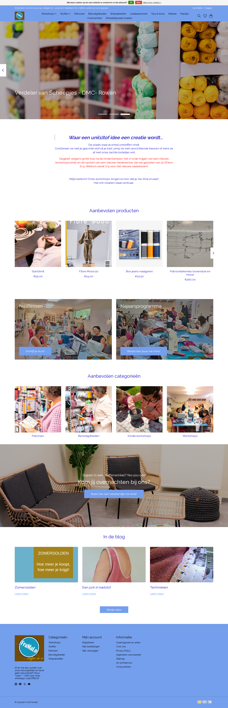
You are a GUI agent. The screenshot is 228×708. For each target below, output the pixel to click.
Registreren (88, 642)
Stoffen (52, 646)
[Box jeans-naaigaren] (139, 244)
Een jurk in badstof (96, 587)
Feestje (184, 13)
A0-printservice (124, 662)
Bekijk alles (114, 609)
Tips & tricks (158, 13)
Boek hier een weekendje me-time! (114, 493)
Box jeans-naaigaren (139, 271)
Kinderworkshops (139, 435)
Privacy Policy (123, 650)
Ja (131, 3)
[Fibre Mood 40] (88, 244)
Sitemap (120, 658)
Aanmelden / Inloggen (202, 8)
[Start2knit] (38, 244)
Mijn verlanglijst (90, 650)
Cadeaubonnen (139, 13)
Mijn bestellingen (91, 646)
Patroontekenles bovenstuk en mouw (190, 273)
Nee (138, 3)
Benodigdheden (97, 13)
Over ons (121, 646)
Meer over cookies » (152, 3)
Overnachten (94, 18)
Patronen (79, 13)
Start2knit (38, 271)
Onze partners (123, 666)
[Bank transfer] (205, 702)
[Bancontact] (210, 702)
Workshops (190, 435)
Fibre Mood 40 (88, 271)
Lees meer (22, 593)
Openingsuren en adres (128, 642)
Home (34, 13)
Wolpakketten (118, 13)
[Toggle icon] (199, 16)
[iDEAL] (199, 702)
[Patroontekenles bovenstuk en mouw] (190, 244)
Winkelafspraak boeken (119, 18)
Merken (172, 13)
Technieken (159, 587)
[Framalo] (19, 16)
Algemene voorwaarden (128, 654)
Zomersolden (25, 587)
